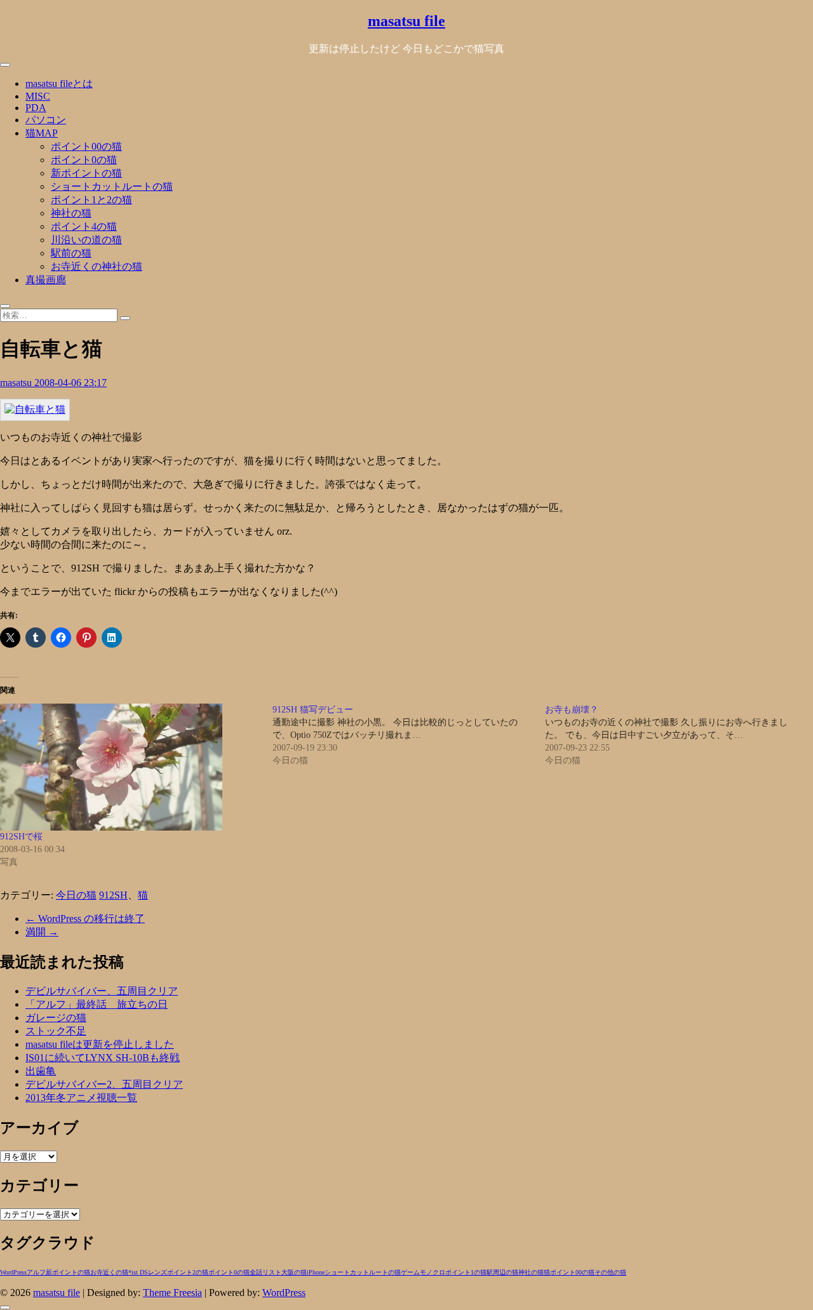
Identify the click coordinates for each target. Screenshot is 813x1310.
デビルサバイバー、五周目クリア (101, 991)
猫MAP (41, 133)
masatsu (17, 382)
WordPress (13, 1272)
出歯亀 (40, 1071)
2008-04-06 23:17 (70, 382)
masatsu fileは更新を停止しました (99, 1044)
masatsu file (406, 21)
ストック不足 (55, 1031)
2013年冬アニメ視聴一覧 (81, 1097)
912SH (113, 895)
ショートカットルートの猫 (112, 186)
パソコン (45, 119)
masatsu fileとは (59, 83)
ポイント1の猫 (466, 1272)
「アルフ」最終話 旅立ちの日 (96, 1004)
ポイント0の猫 (84, 159)
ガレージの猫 (55, 1017)
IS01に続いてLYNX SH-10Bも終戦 (102, 1057)
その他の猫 (610, 1272)
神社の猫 (71, 213)
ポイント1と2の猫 (91, 199)
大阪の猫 (294, 1272)
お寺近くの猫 (109, 1272)
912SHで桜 (21, 836)
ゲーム (410, 1272)
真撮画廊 (45, 279)
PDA (35, 107)
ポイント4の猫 (84, 226)
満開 (41, 931)
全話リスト (265, 1272)
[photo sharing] (35, 409)
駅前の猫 (71, 253)
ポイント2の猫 (187, 1272)
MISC (37, 96)
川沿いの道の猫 (86, 239)
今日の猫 (76, 895)
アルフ (36, 1272)
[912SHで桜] (130, 767)
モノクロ (432, 1272)
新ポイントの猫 (86, 173)
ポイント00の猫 (86, 146)
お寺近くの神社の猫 (96, 266)
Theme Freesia (172, 1292)
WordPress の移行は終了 (85, 918)
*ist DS (138, 1272)
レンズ (157, 1272)
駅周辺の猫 (502, 1272)
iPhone (316, 1272)
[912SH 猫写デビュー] (408, 735)
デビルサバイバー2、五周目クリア (104, 1084)
